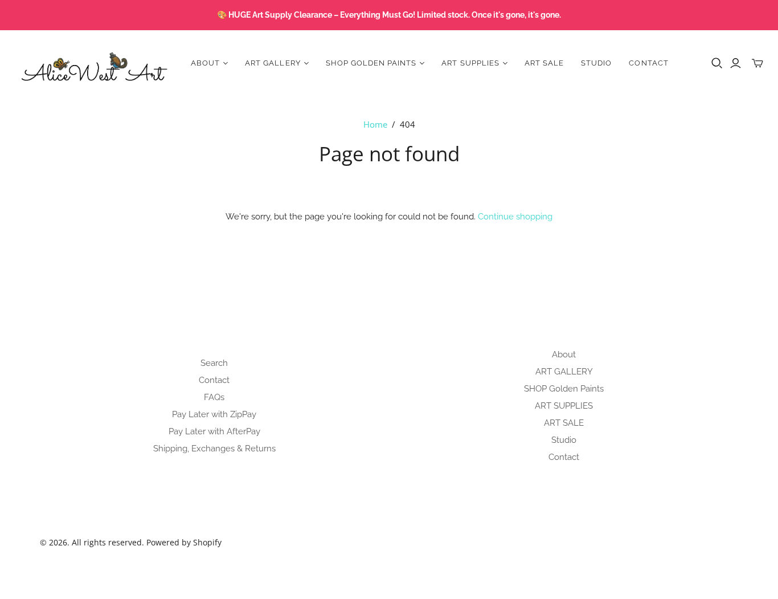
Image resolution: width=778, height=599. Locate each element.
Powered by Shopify (184, 542)
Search (214, 363)
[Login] (736, 63)
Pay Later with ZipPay (214, 414)
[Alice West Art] (94, 63)
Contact (648, 63)
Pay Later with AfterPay (214, 431)
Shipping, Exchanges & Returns (214, 448)
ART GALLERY (564, 371)
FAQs (214, 397)
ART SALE (544, 63)
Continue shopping (515, 216)
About (564, 354)
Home (375, 124)
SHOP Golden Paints (564, 389)
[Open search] (717, 63)
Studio (596, 63)
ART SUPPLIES (564, 406)
